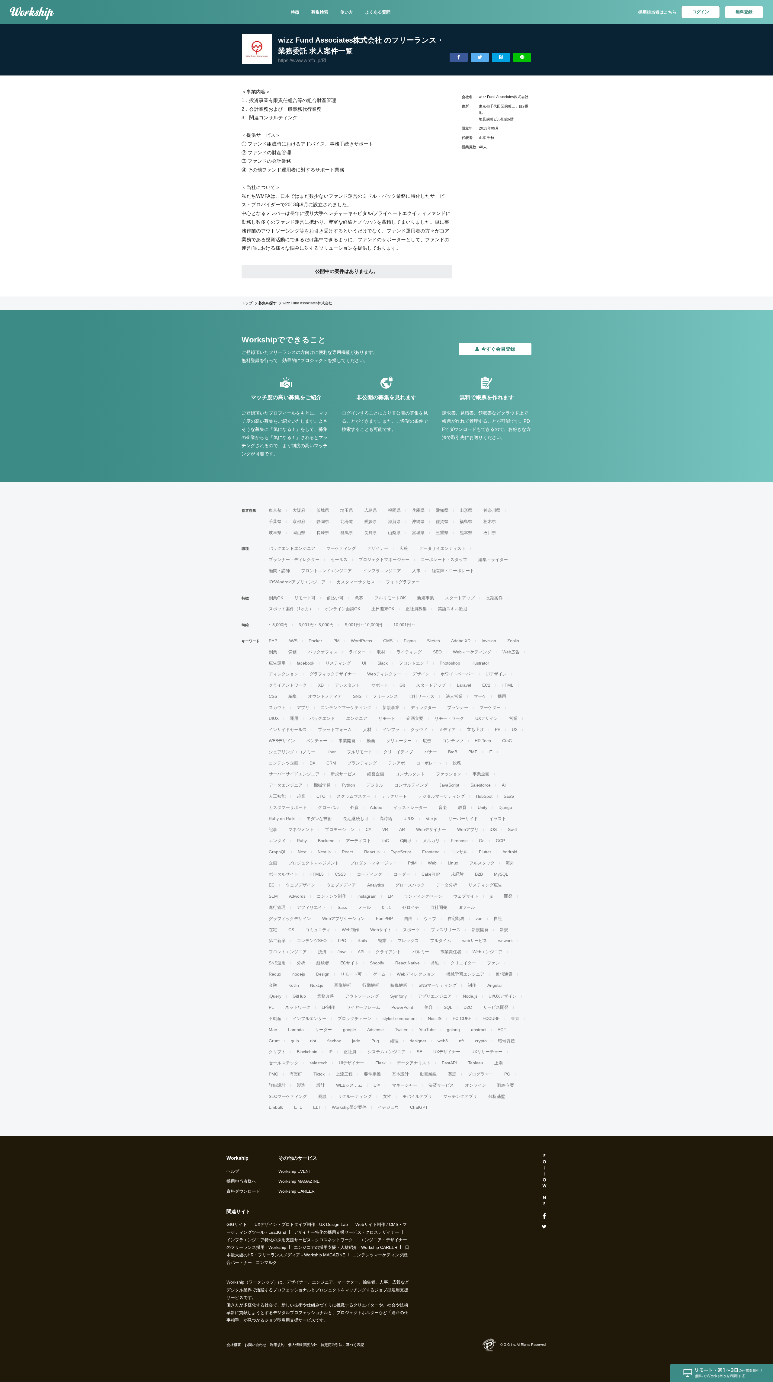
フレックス (408, 940)
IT (490, 751)
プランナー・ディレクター (294, 559)
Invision (489, 640)
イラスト (497, 818)
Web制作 (350, 929)
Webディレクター (384, 674)
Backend (326, 840)
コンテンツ (452, 740)
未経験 (457, 874)
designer (418, 1040)
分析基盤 (496, 1096)
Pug (375, 1040)
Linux (453, 863)
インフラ (391, 729)
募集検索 (319, 12)
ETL (298, 1107)
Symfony (398, 996)
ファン (493, 962)
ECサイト (349, 962)
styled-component (400, 1018)
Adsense (375, 1029)
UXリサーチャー (486, 1051)
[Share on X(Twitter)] (480, 57)
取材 (381, 651)
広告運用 (277, 663)
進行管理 (277, 907)
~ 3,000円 (278, 624)
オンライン (475, 1085)
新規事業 (425, 597)
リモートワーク (449, 718)
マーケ (480, 696)
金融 (273, 985)
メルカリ (431, 840)
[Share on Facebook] (459, 57)
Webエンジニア (487, 951)
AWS (292, 640)
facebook (305, 663)
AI (504, 785)
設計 (320, 1085)
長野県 (370, 532)
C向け (406, 840)
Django (505, 807)
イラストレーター (410, 807)
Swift (512, 829)
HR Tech (483, 740)
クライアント (388, 951)
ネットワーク (297, 1007)
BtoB (452, 751)
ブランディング (362, 763)
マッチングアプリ (460, 1096)
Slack (382, 663)
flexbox (334, 1040)
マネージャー (404, 1085)
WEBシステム (349, 1085)
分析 (301, 962)
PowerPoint (402, 1007)
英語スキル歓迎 (452, 608)
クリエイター (463, 962)
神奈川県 (491, 510)
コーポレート (428, 763)
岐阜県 (275, 532)
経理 (394, 1040)
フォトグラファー (403, 581)
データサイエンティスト (442, 548)
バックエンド (322, 718)
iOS (493, 829)
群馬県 (346, 532)
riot (313, 1040)
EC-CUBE (462, 1018)
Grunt (274, 1040)
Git (402, 685)
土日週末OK (382, 608)
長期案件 (494, 597)
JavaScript (449, 785)
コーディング (369, 874)
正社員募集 (416, 608)
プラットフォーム (335, 729)
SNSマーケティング (438, 985)
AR (402, 829)
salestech (319, 1062)
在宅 (273, 929)
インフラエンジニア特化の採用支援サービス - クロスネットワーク (289, 1239)
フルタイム (440, 940)
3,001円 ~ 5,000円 (316, 624)
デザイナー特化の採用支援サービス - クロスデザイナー (346, 1232)
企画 (273, 863)
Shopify (377, 962)
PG (507, 1074)
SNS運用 (277, 962)
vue (479, 918)
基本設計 (400, 1074)
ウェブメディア (341, 885)
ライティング (409, 651)
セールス (339, 559)
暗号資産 (506, 1040)
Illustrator (480, 663)
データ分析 (446, 885)
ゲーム (379, 974)
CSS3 (340, 874)
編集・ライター (493, 559)
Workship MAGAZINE (298, 1181)
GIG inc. (510, 1344)
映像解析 (398, 985)
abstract (478, 1029)
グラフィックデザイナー (333, 674)
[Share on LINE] (522, 57)
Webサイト (381, 929)
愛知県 (442, 510)
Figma (410, 640)
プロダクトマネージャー (373, 863)
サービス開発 (495, 1007)
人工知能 (277, 796)
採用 (502, 696)
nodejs (298, 974)
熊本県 (466, 532)
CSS (273, 696)
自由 (408, 918)
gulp (295, 1040)
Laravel (464, 685)
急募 (359, 597)
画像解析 (342, 985)
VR (385, 829)
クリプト (277, 1051)
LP (390, 896)
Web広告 (511, 651)
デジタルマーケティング (441, 796)
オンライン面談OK (342, 608)
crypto (481, 1040)
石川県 (489, 532)
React (347, 851)
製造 (301, 1085)
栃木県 (489, 521)
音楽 (442, 807)
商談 (322, 1096)
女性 (387, 1096)
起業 (301, 796)
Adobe (376, 807)
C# (368, 829)
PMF (472, 751)
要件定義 (372, 1074)
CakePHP (431, 874)
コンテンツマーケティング (346, 707)
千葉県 (275, 521)
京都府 (299, 521)
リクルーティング (355, 1096)
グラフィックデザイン (290, 918)
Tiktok (319, 1074)
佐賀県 (442, 521)
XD (321, 685)
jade (356, 1040)
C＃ (377, 1085)
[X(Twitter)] (544, 1226)
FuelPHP (384, 918)
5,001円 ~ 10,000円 (363, 624)
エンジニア (356, 718)
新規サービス (343, 773)
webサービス (474, 940)
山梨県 (394, 532)
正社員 (350, 1051)
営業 (513, 718)
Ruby (302, 840)
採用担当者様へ (241, 1181)
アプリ (303, 707)
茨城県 (322, 510)
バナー (430, 751)
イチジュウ (388, 1107)
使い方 (346, 12)
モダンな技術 (319, 818)
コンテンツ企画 (283, 763)
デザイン (420, 674)
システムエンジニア (386, 1051)
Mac (273, 1029)
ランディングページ (423, 896)
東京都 (275, 510)
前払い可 (335, 597)
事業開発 (346, 740)
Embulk (276, 1107)
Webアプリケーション (343, 918)
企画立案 (414, 718)
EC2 (486, 685)
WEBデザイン (282, 740)
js (491, 896)
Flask (380, 1062)
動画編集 (428, 1074)
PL (271, 1007)
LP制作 (328, 1007)
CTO (321, 796)
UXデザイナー (446, 1051)
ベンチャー (316, 740)
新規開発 (480, 929)
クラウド (419, 729)
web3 (443, 1040)
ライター (357, 651)
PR (498, 729)
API (361, 951)
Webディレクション (416, 974)
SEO (437, 651)
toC (385, 840)
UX (515, 729)
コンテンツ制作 (331, 896)
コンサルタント (410, 773)
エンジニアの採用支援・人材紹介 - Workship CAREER (345, 1247)
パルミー (420, 951)
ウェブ (430, 918)
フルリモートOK (390, 597)
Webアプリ (468, 829)
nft (461, 1040)
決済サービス (441, 1085)
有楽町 (296, 1074)
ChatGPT (419, 1107)
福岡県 (394, 510)
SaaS (509, 796)
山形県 (466, 510)
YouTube (427, 1029)
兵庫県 (418, 510)
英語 (452, 1074)
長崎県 (322, 532)
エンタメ (277, 840)
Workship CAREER (296, 1191)
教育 (462, 807)
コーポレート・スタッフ (444, 559)
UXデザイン (486, 718)
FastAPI (449, 1062)
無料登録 (744, 11)
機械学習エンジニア (465, 974)
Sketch (433, 640)
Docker (315, 640)
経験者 (322, 962)
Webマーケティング (472, 651)
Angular (494, 985)
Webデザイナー (431, 829)
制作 (472, 985)
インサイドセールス (288, 729)
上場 (498, 1062)
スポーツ (411, 929)
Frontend (431, 851)
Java (342, 951)
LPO (342, 940)
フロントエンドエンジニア (326, 570)
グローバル (328, 807)
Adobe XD (460, 640)
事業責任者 (450, 951)
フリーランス (385, 696)
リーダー (323, 1029)
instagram (367, 896)
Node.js (470, 996)
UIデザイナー (351, 1062)
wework (505, 940)
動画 (371, 740)
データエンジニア (286, 785)
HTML (507, 685)
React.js (372, 851)
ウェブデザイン (300, 885)
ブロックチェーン (354, 1018)
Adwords (297, 896)
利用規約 (277, 1345)
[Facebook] (544, 1216)
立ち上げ (475, 729)
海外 (510, 863)
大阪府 (299, 510)
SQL (448, 1007)
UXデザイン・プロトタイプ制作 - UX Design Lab (301, 1224)
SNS (357, 696)
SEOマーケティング (288, 1096)
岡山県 (299, 532)
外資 (354, 807)
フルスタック (482, 863)
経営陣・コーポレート (453, 570)
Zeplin (513, 640)
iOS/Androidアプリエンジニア (297, 581)
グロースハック (410, 885)
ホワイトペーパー (457, 674)
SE (419, 1051)
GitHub (299, 996)
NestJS (434, 1018)
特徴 (295, 12)
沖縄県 (418, 521)
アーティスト (358, 840)
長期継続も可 (355, 818)
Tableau (475, 1062)
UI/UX (409, 818)
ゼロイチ (410, 907)
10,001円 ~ (404, 624)
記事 (273, 829)
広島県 (370, 510)
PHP (273, 640)
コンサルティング (411, 785)
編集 (292, 696)
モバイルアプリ (417, 1096)
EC (271, 885)
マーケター (490, 707)
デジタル (374, 785)
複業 (382, 940)
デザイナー (377, 548)
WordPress (361, 640)
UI (364, 663)
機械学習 (322, 785)
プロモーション (339, 829)
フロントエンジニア (288, 951)
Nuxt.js (316, 985)
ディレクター (423, 707)
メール (364, 907)
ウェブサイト (466, 896)
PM (336, 640)
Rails (362, 940)
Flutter (485, 851)
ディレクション (283, 674)
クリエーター (399, 740)
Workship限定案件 (349, 1107)
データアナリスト (414, 1062)
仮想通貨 (504, 974)
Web (432, 863)
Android (509, 851)
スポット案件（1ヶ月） (291, 608)
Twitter (401, 1029)
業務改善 (325, 996)
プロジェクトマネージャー (384, 559)
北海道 (346, 521)
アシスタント (347, 685)
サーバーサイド (463, 818)
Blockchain (307, 1051)
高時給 (386, 818)
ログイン (700, 11)
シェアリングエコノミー (292, 751)
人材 (367, 729)
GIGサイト (236, 1224)
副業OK (276, 597)
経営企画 (375, 773)
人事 (416, 570)
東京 (515, 1018)
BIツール (466, 907)
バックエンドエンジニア (292, 548)
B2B (479, 874)
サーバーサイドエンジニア (294, 773)
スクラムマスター (353, 796)
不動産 (275, 1018)
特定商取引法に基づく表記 (342, 1345)
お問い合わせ (255, 1345)
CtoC (507, 740)
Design (322, 974)
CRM (331, 763)
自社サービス (422, 696)
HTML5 (317, 874)
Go (482, 840)
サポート (379, 685)
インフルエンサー (309, 1018)
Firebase (459, 840)
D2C (467, 1007)
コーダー (401, 874)
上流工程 (344, 1074)
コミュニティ (318, 929)
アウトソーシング (362, 996)
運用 (294, 718)
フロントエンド (413, 663)
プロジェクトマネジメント (313, 863)
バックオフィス (323, 651)
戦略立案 (505, 1085)
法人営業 (454, 696)
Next (302, 851)
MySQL (501, 874)
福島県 (466, 521)
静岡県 (322, 521)
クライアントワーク (288, 685)
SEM (273, 896)
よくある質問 (377, 12)
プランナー (457, 707)
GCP (500, 840)
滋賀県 (394, 521)
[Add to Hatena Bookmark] (501, 57)
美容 (428, 1007)
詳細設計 (277, 1085)
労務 (292, 651)
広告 (427, 740)
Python (348, 785)
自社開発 (438, 907)
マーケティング (341, 548)
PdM (412, 863)
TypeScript (401, 851)
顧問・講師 (279, 570)
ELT (317, 1107)
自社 (498, 918)
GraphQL (278, 851)
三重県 (442, 532)
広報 (403, 548)
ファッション (448, 773)
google (349, 1029)
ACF (502, 1029)
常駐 (435, 962)
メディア (447, 729)
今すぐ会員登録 (498, 348)
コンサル (459, 851)
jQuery (275, 996)
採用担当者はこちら (657, 12)
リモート (386, 718)
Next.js (324, 851)
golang (453, 1029)
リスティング (338, 663)
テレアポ (396, 763)
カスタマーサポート (288, 807)
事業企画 (481, 773)
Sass (342, 907)
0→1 (386, 907)
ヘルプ (232, 1171)
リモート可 (305, 597)
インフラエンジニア (382, 570)
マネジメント (301, 829)
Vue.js (431, 818)
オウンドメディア (325, 696)
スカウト (277, 707)
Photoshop (450, 663)
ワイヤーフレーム (363, 1007)
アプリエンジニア (435, 996)
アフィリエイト (311, 907)
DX (312, 763)
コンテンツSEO (312, 940)
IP (330, 1051)
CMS (388, 640)
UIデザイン (496, 674)
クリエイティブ (398, 751)
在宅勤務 (455, 918)
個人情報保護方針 (302, 1345)
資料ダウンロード (243, 1191)
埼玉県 (346, 510)
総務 (457, 763)
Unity (482, 807)
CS (291, 929)
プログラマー (480, 1074)
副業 (273, 651)
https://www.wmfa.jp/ (300, 60)
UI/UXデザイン (503, 996)
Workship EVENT (294, 1171)
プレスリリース (445, 929)
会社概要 (233, 1345)
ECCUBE (491, 1018)
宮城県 (418, 532)
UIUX (274, 718)
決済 (322, 951)
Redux (275, 974)
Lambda (296, 1029)
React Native (407, 962)
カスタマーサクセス (356, 581)
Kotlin (293, 985)
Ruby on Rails (282, 818)
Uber (331, 751)
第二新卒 (277, 940)
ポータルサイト (283, 874)
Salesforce (480, 785)
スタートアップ (460, 597)
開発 (508, 896)
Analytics (375, 885)
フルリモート (359, 751)
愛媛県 (370, 521)
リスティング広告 (485, 885)
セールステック (283, 1062)
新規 (504, 929)
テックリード (394, 796)
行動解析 (370, 985)
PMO (273, 1074)
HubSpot (484, 796)
